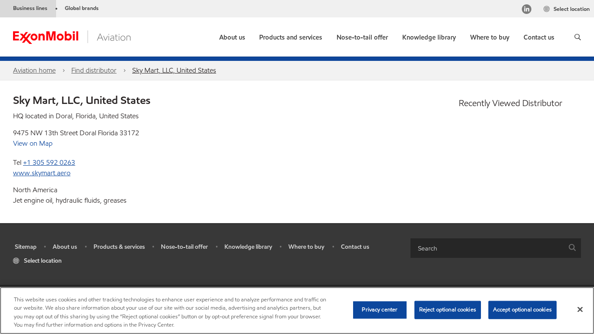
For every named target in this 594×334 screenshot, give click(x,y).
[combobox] (495, 248)
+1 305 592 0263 (49, 162)
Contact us (355, 247)
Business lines (30, 8)
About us (65, 247)
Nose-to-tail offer (184, 247)
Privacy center (379, 310)
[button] (577, 37)
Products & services (119, 247)
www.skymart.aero (41, 172)
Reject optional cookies (447, 310)
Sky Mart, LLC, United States (174, 70)
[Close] (580, 309)
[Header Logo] (71, 36)
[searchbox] (487, 248)
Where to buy (306, 247)
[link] (489, 35)
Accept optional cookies (522, 310)
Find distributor (94, 70)
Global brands (82, 8)
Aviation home (34, 70)
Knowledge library (248, 247)
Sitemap (26, 247)
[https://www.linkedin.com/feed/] (527, 10)
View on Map (33, 143)
